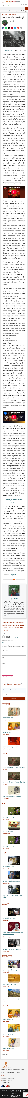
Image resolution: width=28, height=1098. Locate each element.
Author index (5, 1090)
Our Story (12, 1090)
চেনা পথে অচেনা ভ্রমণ (8, 867)
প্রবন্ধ (10, 15)
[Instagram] (9, 1086)
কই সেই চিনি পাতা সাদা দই (10, 918)
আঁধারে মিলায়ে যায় (8, 718)
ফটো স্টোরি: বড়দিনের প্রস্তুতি (10, 970)
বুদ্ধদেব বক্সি (20, 628)
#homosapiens (11, 623)
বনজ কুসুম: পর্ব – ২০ (8, 817)
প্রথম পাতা (3, 11)
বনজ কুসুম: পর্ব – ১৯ (8, 846)
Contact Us (22, 1091)
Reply (3, 642)
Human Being (19, 625)
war (15, 628)
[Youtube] (7, 1086)
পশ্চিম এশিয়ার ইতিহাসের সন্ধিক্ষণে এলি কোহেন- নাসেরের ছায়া (13, 934)
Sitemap (14, 1093)
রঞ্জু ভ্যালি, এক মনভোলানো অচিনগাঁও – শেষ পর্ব (13, 897)
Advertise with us (14, 1091)
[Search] (26, 8)
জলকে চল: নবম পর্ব (8, 1034)
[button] (3, 28)
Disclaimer (18, 1090)
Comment (5, 650)
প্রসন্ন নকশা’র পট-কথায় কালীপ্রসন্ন (12, 796)
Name (4, 657)
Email (4, 663)
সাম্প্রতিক (14, 15)
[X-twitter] (4, 1086)
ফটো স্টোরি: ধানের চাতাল (9, 984)
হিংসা (6, 630)
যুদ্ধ (3, 630)
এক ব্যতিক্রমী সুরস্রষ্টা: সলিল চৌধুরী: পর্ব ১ (14, 782)
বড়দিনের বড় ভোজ (8, 832)
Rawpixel (13, 575)
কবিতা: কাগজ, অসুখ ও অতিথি (11, 747)
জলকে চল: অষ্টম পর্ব (8, 1048)
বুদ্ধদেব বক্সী (11, 21)
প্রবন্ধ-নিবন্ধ (8, 11)
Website (4, 670)
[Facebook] (2, 1086)
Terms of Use (6, 1091)
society (4, 628)
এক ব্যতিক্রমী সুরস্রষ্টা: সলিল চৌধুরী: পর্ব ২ (14, 767)
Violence (10, 628)
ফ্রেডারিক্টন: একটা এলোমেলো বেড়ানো (12, 881)
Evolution (11, 625)
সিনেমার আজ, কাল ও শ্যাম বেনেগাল (12, 949)
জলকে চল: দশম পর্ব (8, 732)
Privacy (24, 1090)
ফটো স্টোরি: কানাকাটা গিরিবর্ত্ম (11, 999)
